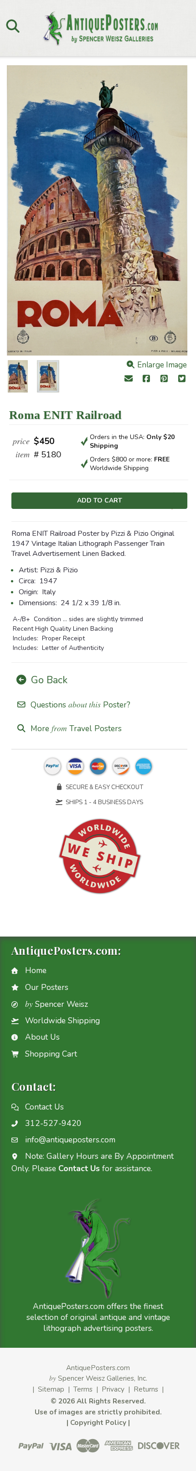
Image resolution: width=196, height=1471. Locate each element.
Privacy (113, 1389)
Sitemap (51, 1389)
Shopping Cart (51, 1053)
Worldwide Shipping (62, 1020)
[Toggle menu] (12, 26)
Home (35, 970)
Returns (146, 1389)
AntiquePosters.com (98, 1367)
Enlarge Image (161, 365)
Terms (83, 1389)
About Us (42, 1036)
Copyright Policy (98, 1422)
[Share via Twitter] (181, 379)
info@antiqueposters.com (70, 1139)
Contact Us (44, 1106)
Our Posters (46, 987)
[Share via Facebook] (146, 379)
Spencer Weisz (56, 1004)
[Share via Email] (129, 379)
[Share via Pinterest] (164, 379)
